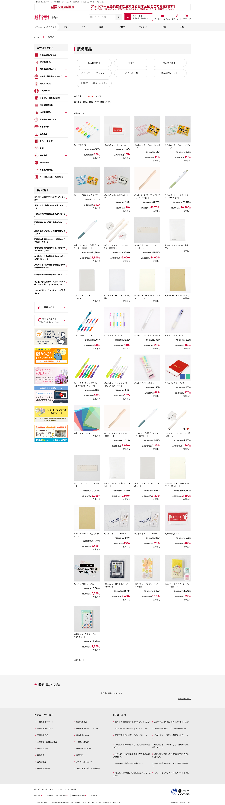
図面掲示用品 (42, 735)
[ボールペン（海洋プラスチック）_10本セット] (147, 418)
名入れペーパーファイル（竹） (177, 295)
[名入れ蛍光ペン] (87, 129)
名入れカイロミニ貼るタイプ (86, 195)
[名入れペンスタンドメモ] (178, 368)
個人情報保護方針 (78, 796)
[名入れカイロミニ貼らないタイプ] (117, 180)
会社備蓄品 (41, 762)
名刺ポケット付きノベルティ (94, 83)
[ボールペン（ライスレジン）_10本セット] (117, 418)
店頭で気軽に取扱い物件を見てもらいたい (171, 722)
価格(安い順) (94, 102)
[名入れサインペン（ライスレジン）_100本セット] (117, 230)
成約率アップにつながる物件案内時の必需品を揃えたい (170, 755)
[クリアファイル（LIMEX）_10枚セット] (147, 468)
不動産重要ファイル (45, 722)
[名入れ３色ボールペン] (178, 320)
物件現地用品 (42, 748)
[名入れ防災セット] (178, 518)
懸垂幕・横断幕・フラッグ (87, 728)
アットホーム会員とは (162, 19)
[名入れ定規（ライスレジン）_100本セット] (147, 230)
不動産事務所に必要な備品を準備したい (131, 735)
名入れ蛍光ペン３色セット (145, 383)
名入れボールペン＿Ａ (83, 335)
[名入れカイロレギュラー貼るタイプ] (147, 129)
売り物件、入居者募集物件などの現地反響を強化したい (131, 755)
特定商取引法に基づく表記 (43, 789)
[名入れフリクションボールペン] (147, 320)
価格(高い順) (105, 102)
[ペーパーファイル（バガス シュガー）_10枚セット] (178, 468)
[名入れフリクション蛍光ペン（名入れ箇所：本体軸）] (117, 368)
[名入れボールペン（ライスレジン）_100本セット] (147, 180)
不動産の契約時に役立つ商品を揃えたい (170, 728)
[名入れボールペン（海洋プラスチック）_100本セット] (87, 230)
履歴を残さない (184, 699)
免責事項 (94, 796)
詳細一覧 (97, 96)
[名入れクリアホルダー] (87, 418)
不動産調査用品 (43, 768)
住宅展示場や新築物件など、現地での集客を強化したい (170, 746)
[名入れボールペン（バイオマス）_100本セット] (178, 180)
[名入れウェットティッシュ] (117, 129)
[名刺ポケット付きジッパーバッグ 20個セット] (147, 568)
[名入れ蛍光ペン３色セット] (147, 368)
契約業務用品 (81, 722)
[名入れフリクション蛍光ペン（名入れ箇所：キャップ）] (87, 368)
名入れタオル (169, 63)
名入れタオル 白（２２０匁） (146, 534)
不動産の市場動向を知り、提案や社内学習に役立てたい (131, 746)
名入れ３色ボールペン (174, 335)
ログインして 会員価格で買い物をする (141, 17)
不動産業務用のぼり (45, 728)
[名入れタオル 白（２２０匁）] (147, 518)
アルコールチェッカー (85, 762)
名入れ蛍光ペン (80, 145)
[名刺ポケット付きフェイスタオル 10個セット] (87, 619)
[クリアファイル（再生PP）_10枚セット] (117, 468)
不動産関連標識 (82, 742)
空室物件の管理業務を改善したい (129, 763)
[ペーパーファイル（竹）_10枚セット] (87, 518)
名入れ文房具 (94, 63)
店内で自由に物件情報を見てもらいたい (131, 728)
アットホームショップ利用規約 (67, 789)
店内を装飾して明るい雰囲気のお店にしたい (170, 736)
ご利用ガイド (176, 19)
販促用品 (79, 755)
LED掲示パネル (82, 735)
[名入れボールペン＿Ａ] (87, 320)
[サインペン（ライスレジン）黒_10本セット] (178, 418)
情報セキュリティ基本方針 (56, 796)
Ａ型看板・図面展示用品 (47, 742)
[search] (118, 17)
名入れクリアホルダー (83, 433)
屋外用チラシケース (84, 748)
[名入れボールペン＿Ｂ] (117, 320)
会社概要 (37, 796)
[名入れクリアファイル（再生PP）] (178, 230)
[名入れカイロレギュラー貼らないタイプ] (178, 129)
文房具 (132, 63)
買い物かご (187, 19)
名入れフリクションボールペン (147, 335)
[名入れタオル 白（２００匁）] (117, 518)
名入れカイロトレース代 (84, 584)
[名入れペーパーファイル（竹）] (178, 280)
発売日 (86, 102)
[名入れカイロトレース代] (87, 568)
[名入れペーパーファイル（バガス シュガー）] (147, 280)
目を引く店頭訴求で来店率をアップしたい (132, 722)
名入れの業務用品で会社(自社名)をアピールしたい (132, 774)
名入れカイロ (131, 73)
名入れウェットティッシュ (94, 73)
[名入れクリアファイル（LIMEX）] (87, 280)
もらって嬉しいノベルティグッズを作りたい (170, 774)
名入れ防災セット (169, 73)
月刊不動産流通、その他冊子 (88, 768)
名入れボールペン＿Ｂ (113, 335)
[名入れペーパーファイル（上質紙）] (117, 280)
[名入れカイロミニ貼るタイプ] (87, 180)
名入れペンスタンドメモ (175, 383)
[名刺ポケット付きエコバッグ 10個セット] (117, 568)
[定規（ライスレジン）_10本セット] (87, 468)
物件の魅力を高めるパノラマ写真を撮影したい (170, 764)
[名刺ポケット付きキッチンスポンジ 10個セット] (178, 568)
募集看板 (40, 755)
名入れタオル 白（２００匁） (116, 534)
